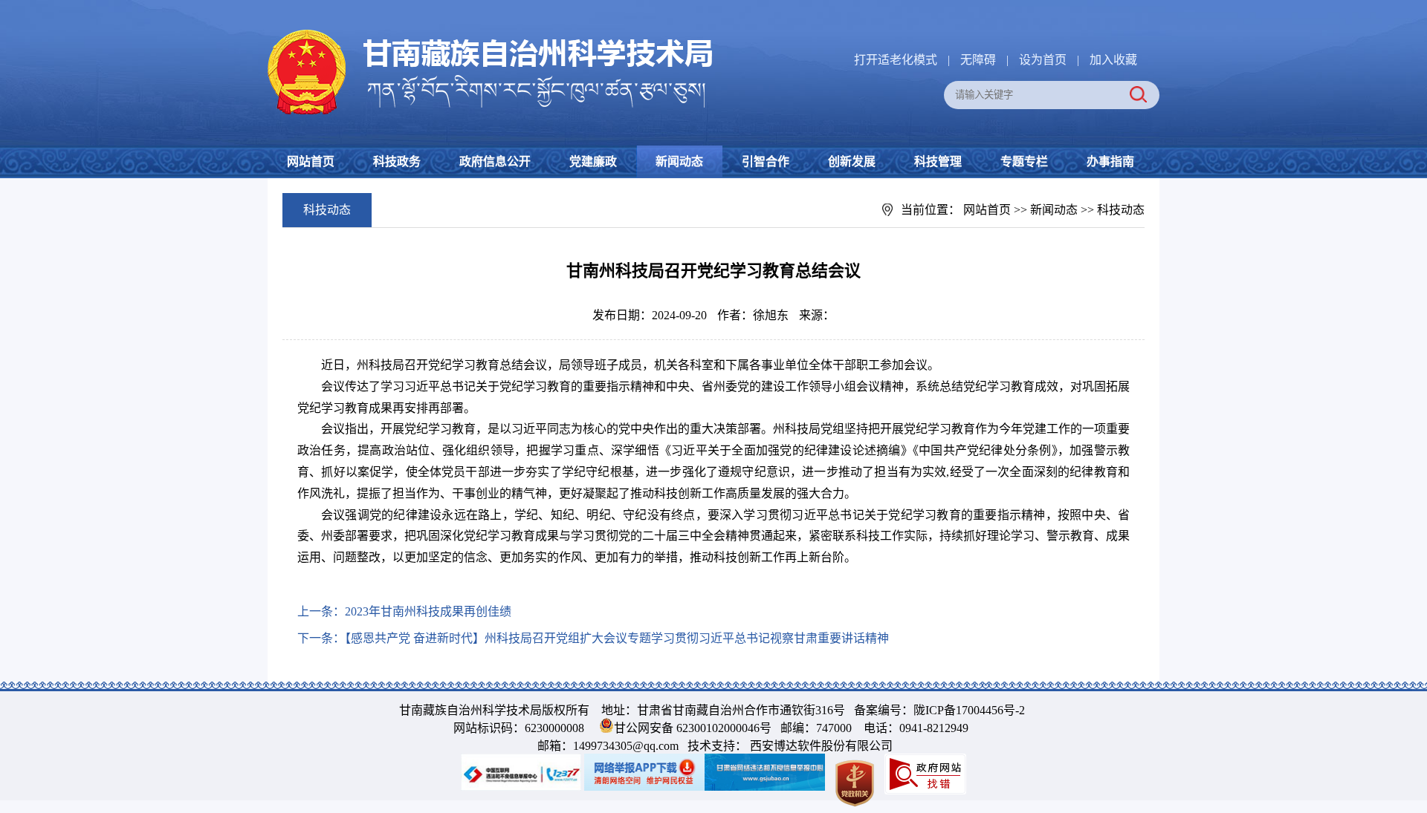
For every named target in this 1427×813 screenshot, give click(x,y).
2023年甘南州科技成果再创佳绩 (428, 611)
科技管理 (938, 161)
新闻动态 (679, 161)
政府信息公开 (495, 161)
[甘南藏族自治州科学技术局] (491, 32)
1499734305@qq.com (626, 745)
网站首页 (310, 161)
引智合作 (765, 161)
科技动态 (1121, 209)
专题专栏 (1024, 161)
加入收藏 (1113, 59)
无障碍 (978, 59)
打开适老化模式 (895, 59)
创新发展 (852, 161)
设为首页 (1043, 59)
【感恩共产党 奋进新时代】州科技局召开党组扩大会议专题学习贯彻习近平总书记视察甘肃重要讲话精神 (617, 638)
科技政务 (397, 161)
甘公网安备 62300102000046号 (692, 728)
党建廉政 (593, 161)
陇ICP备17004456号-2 (969, 710)
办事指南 (1110, 161)
